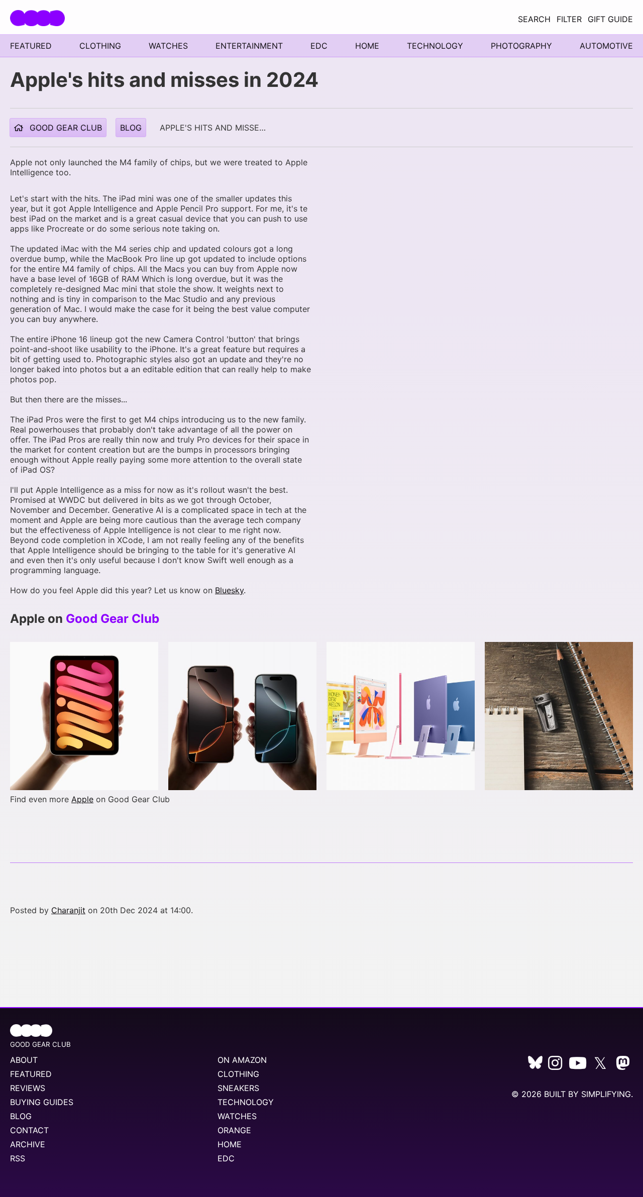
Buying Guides (41, 1102)
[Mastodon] (623, 1066)
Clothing (100, 46)
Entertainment (249, 46)
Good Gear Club (64, 128)
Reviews (27, 1088)
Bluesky (229, 590)
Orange (234, 1130)
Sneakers (238, 1088)
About (24, 1060)
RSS (17, 1158)
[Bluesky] (535, 1066)
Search (534, 19)
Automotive (606, 46)
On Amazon (242, 1060)
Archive (27, 1144)
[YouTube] (578, 1066)
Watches (168, 46)
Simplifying (606, 1094)
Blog (131, 128)
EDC (319, 46)
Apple (82, 799)
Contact (29, 1130)
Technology (435, 46)
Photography (521, 46)
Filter (569, 19)
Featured (31, 46)
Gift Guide (610, 19)
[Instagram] (555, 1066)
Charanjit (68, 910)
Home (367, 46)
